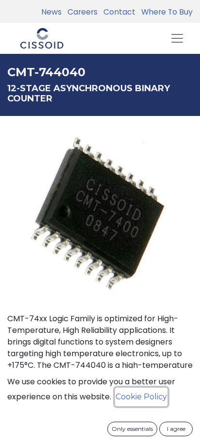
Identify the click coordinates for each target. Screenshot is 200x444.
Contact (117, 11)
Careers (81, 11)
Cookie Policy (141, 396)
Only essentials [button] (132, 428)
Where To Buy (165, 11)
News (51, 11)
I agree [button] (176, 428)
